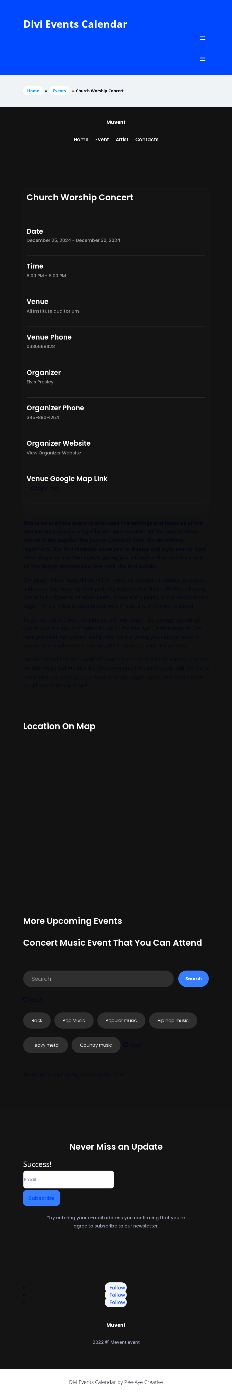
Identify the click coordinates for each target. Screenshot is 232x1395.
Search (193, 978)
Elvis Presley (40, 382)
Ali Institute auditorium (53, 311)
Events (59, 90)
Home (33, 90)
